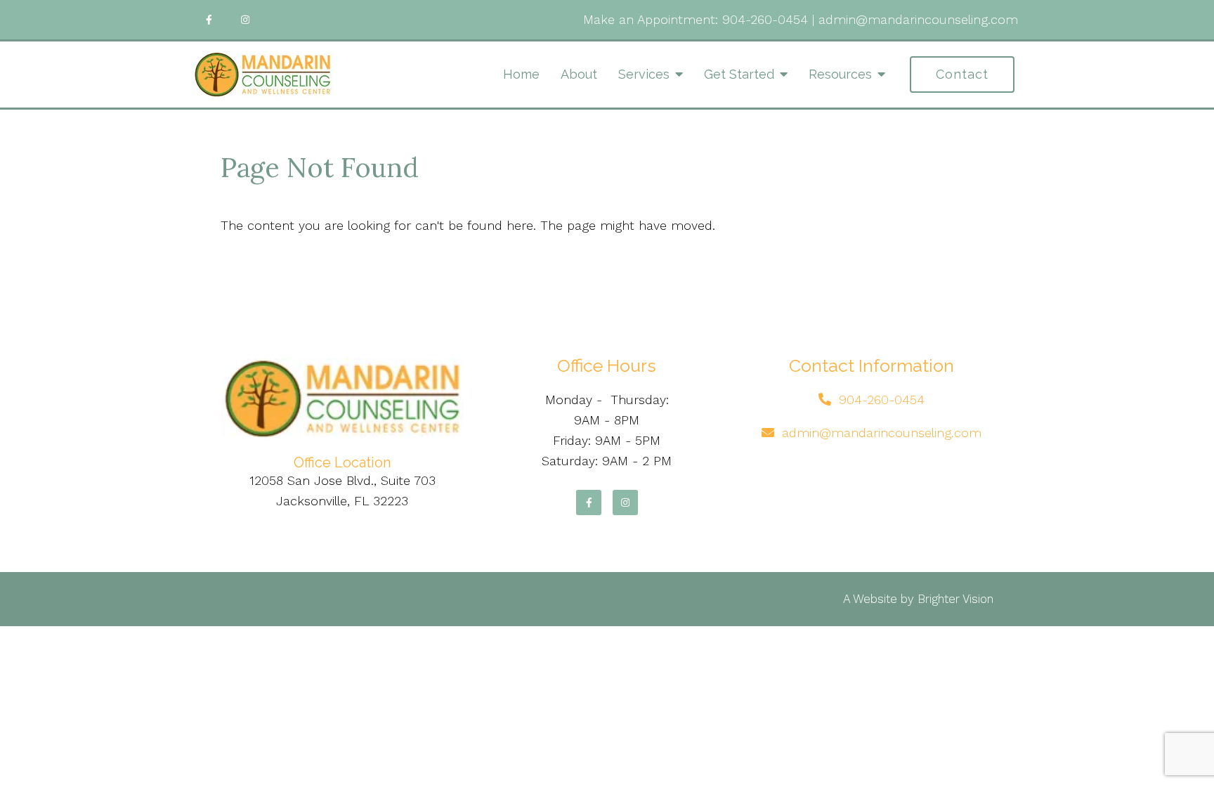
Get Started (739, 74)
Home (521, 74)
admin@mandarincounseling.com (918, 19)
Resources (840, 74)
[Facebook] (208, 19)
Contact (962, 74)
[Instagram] (245, 19)
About (579, 74)
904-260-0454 (765, 19)
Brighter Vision (955, 599)
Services (644, 74)
